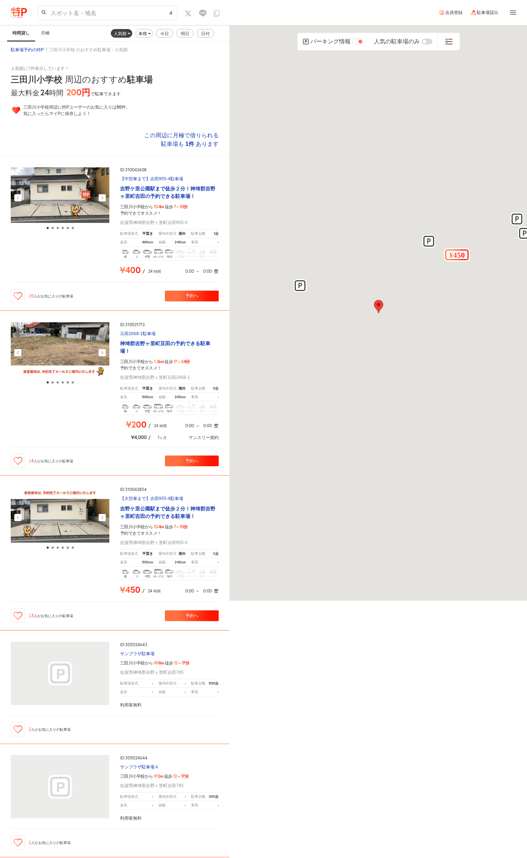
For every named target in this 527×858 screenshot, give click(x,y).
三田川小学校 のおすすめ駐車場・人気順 (88, 49)
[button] (457, 254)
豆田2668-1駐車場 (138, 334)
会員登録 (453, 12)
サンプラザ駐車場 (137, 654)
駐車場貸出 (487, 12)
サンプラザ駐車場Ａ (139, 767)
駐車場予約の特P (27, 49)
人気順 (121, 33)
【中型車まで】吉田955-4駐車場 (151, 179)
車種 (143, 33)
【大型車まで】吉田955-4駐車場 (151, 498)
